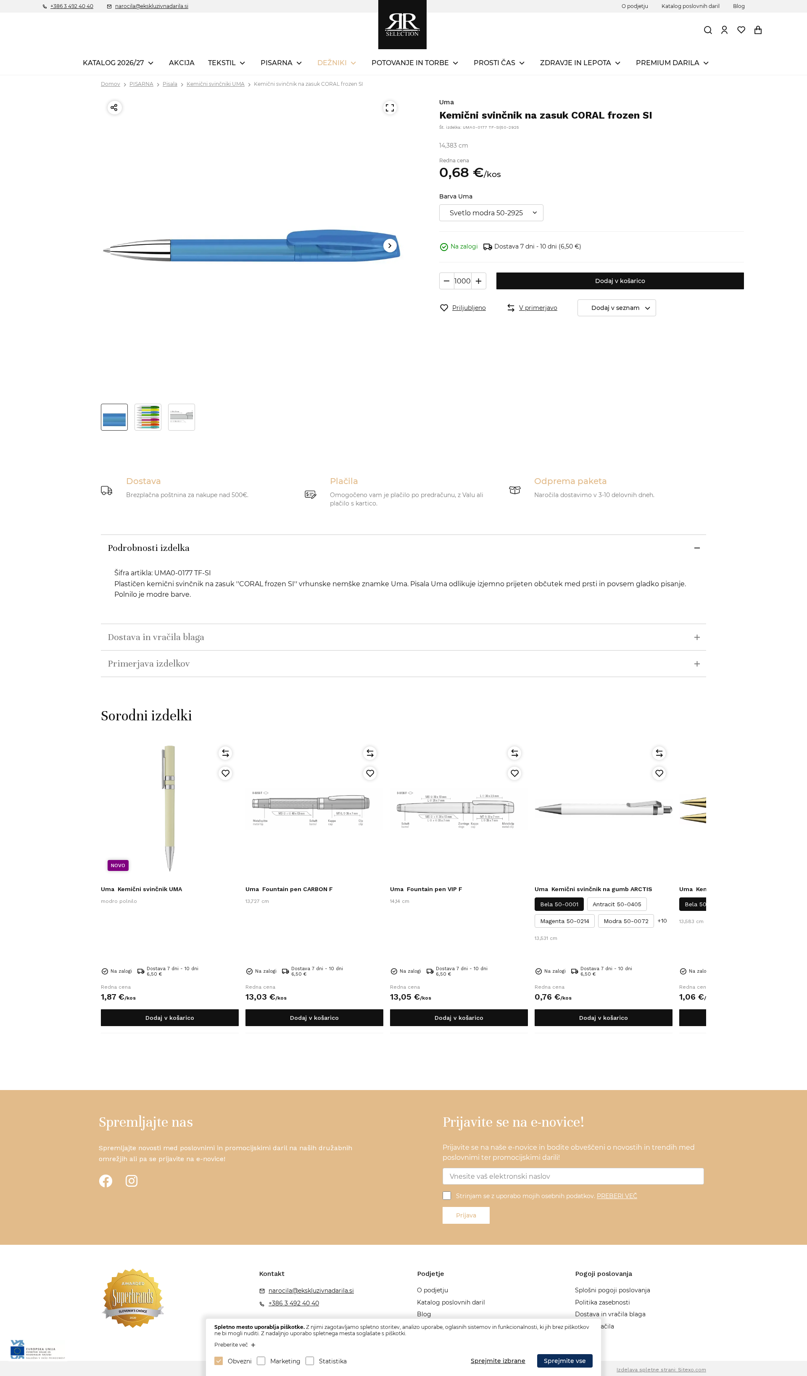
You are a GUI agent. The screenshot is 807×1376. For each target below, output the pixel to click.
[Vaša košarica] (758, 30)
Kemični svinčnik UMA (141, 889)
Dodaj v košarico (620, 281)
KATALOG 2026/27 (113, 63)
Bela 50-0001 (559, 904)
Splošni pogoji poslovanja (612, 1290)
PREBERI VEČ (617, 1196)
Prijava (466, 1215)
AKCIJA (182, 63)
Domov (110, 84)
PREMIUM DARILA (667, 63)
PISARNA (277, 63)
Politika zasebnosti (602, 1302)
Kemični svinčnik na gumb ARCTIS (593, 889)
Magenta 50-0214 (564, 921)
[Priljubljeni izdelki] (741, 30)
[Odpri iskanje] (708, 30)
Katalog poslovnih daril (691, 6)
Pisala (170, 84)
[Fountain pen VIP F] (459, 809)
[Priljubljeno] (225, 773)
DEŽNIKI (332, 63)
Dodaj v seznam (615, 308)
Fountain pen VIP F (426, 889)
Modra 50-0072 (626, 921)
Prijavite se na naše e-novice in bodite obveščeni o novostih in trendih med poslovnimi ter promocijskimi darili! (569, 1152)
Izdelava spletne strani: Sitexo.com (661, 1370)
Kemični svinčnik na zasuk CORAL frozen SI (308, 84)
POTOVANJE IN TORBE (410, 63)
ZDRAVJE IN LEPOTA (575, 63)
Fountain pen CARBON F (289, 889)
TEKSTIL (222, 63)
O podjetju (635, 6)
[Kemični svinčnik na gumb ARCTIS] (603, 809)
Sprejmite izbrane (498, 1361)
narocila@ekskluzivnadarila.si (151, 6)
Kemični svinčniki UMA (216, 84)
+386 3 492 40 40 (71, 6)
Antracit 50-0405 (617, 904)
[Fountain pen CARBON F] (314, 809)
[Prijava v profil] (724, 30)
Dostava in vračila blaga (610, 1314)
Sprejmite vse (565, 1361)
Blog (739, 6)
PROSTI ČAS (494, 63)
